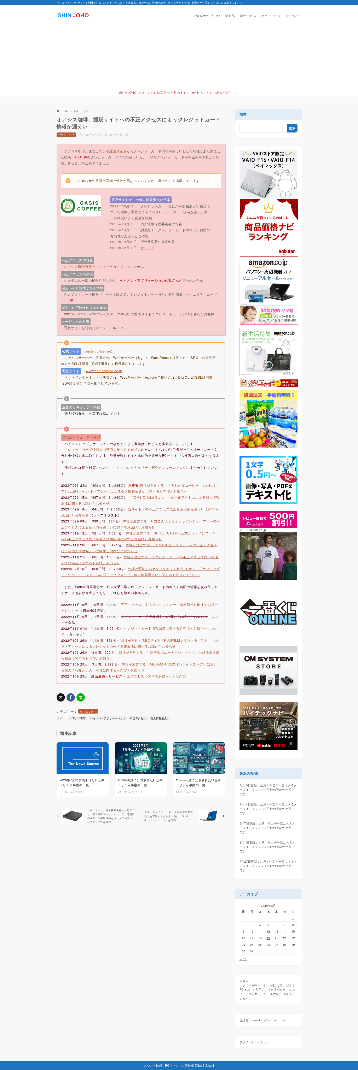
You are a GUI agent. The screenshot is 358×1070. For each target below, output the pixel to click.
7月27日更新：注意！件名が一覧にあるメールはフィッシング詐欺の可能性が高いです (268, 865)
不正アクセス (138, 718)
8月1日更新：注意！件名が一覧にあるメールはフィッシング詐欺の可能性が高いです (267, 846)
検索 (243, 114)
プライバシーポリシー (254, 1042)
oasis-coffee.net (98, 351)
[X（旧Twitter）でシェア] (61, 697)
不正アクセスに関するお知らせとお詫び (154, 676)
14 (285, 931)
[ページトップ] (348, 1061)
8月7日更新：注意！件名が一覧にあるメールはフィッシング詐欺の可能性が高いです (267, 827)
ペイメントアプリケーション (107, 718)
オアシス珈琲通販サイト (83, 266)
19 (268, 938)
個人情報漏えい (160, 718)
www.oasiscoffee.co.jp (104, 370)
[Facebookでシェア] (71, 697)
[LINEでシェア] (80, 697)
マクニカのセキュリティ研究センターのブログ (149, 467)
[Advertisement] (179, 57)
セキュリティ (82, 111)
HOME (64, 111)
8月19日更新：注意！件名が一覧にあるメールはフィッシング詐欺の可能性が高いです (268, 789)
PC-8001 (245, 989)
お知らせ (147, 247)
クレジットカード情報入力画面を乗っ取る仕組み (102, 449)
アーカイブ (114, 266)
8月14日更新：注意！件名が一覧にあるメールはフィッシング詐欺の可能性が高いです (268, 808)
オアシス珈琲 (78, 718)
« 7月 (243, 959)
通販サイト (118, 151)
